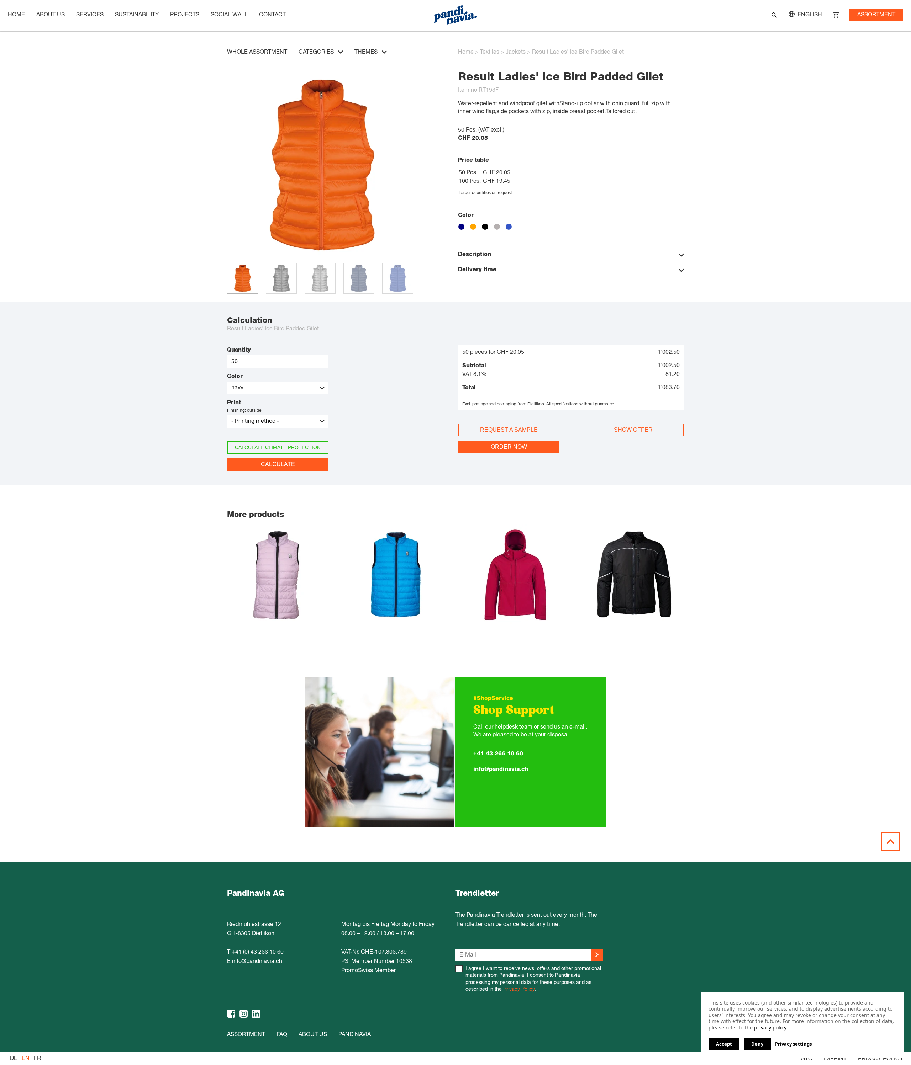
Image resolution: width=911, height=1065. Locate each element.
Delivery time (477, 269)
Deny (757, 1044)
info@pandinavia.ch (500, 769)
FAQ (282, 1035)
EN (26, 1058)
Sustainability (137, 15)
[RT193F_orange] (322, 259)
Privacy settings (793, 1044)
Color (235, 376)
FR (37, 1058)
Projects (184, 15)
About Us (50, 15)
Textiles (489, 52)
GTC (806, 1059)
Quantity (239, 350)
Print (234, 402)
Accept (724, 1044)
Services (90, 15)
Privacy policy (880, 1059)
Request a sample (509, 430)
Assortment (876, 15)
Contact (272, 15)
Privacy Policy (519, 989)
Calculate (278, 464)
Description (474, 254)
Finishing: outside (244, 411)
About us (313, 1035)
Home (16, 15)
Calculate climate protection (278, 447)
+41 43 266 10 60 (498, 753)
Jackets (516, 52)
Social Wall (229, 15)
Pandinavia (354, 1035)
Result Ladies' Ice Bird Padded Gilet (578, 52)
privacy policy (770, 1027)
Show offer (633, 430)
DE (13, 1058)
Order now (509, 447)
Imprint (835, 1059)
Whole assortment (257, 52)
